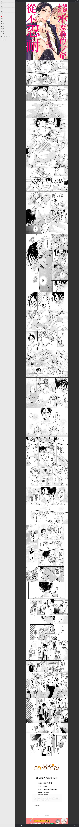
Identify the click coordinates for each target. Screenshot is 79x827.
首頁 (75, 1)
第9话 (2, 21)
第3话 (2, 6)
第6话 (2, 13)
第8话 (2, 18)
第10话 (2, 23)
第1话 (2, 1)
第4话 (2, 8)
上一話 (17, 825)
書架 (77, 1)
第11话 (2, 26)
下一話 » (58, 815)
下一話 (27, 825)
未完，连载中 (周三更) (6, 36)
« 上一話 (36, 815)
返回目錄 (3, 40)
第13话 (2, 31)
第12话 (2, 28)
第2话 (2, 3)
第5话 (2, 11)
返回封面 (47, 815)
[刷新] (75, 825)
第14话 (2, 33)
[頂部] (77, 825)
